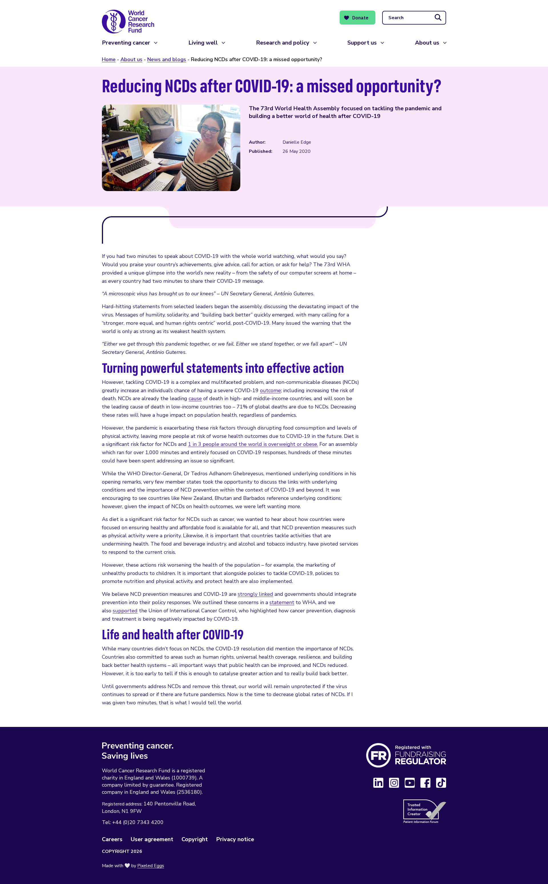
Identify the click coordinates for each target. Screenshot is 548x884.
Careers (112, 839)
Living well (203, 43)
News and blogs (166, 59)
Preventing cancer (126, 43)
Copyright (195, 839)
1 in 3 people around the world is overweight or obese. (253, 444)
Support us (362, 43)
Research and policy (282, 43)
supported (125, 610)
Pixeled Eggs (150, 866)
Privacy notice (235, 839)
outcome (270, 390)
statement (281, 602)
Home (109, 59)
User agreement (152, 839)
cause (195, 398)
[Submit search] (438, 18)
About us (427, 43)
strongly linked (255, 594)
